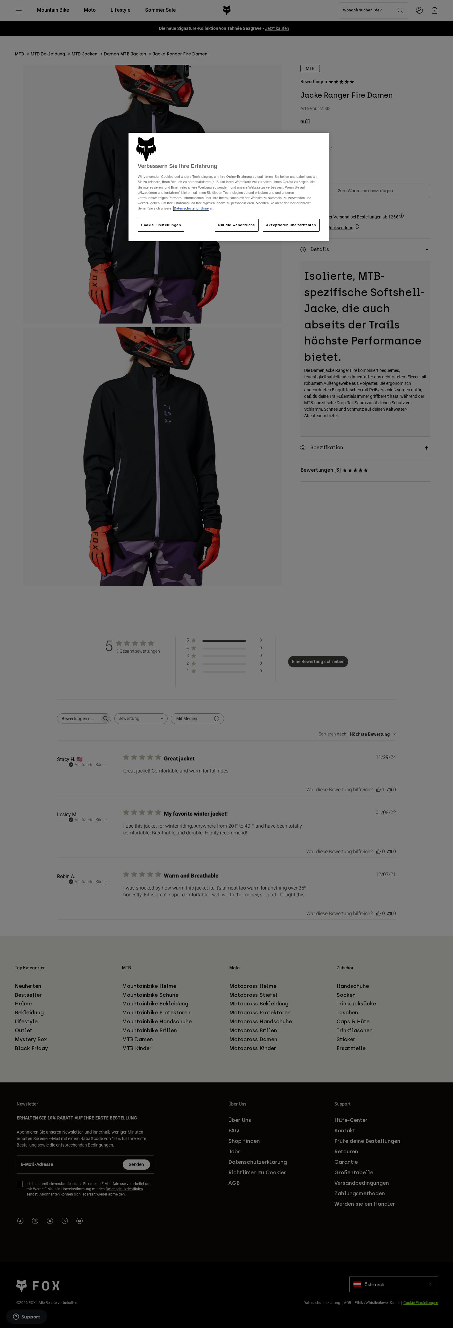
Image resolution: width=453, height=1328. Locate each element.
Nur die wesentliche (236, 225)
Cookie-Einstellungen (161, 225)
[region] (229, 187)
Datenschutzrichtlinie (191, 208)
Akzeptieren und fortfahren (291, 225)
